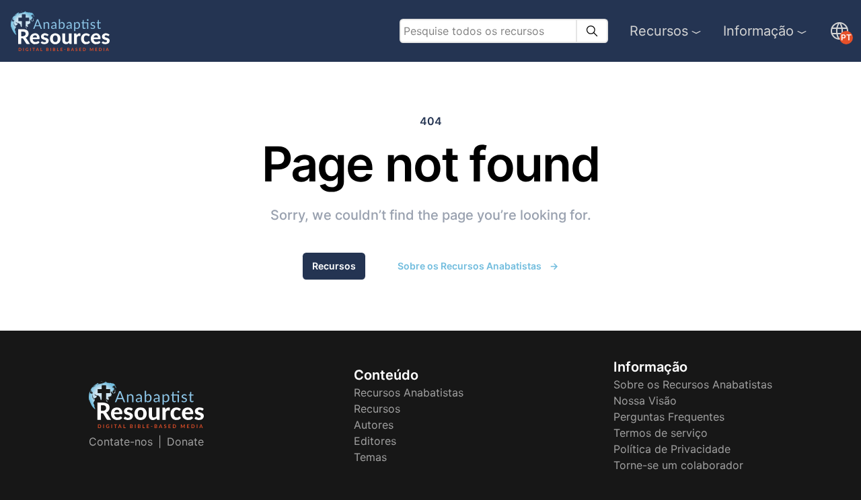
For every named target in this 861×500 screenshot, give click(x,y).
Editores (375, 441)
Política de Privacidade (672, 449)
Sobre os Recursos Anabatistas (478, 266)
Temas (370, 457)
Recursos (659, 31)
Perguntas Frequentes (668, 416)
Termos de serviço (660, 433)
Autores (374, 424)
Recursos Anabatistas (408, 392)
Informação (758, 31)
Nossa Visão (645, 400)
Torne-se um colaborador (678, 465)
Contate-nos (121, 441)
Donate (185, 441)
